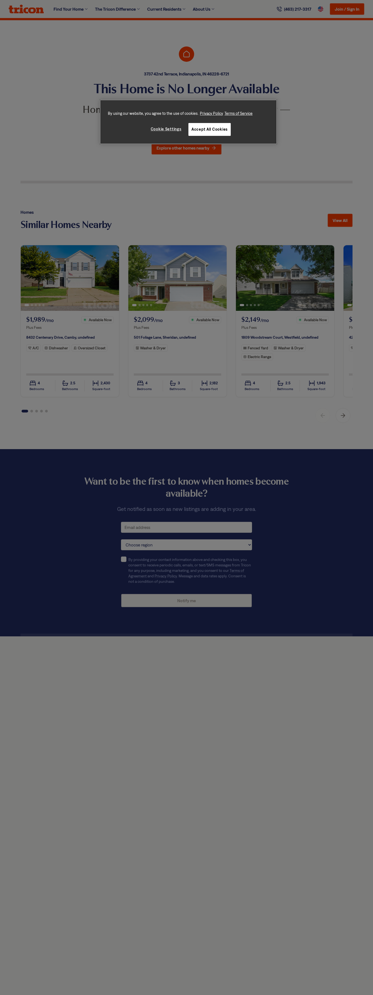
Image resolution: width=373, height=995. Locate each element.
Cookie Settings (166, 129)
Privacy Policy (211, 113)
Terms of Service (238, 113)
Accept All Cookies (209, 129)
